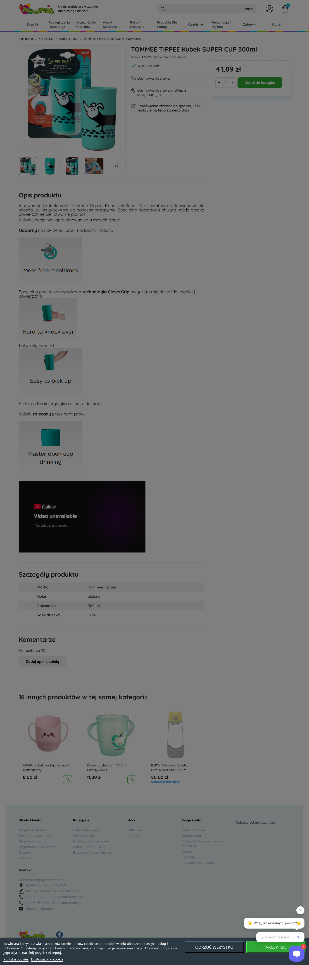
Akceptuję (276, 947)
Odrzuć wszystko (214, 947)
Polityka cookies (16, 959)
